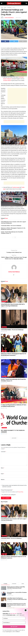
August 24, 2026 (4, 307)
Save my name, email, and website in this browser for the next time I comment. (14, 486)
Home (2, 7)
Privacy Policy (20, 491)
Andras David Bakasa (9, 17)
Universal (4, 301)
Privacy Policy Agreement (7, 490)
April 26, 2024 (18, 17)
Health (13, 7)
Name (2, 468)
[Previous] (13, 237)
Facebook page (15, 187)
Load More (14, 438)
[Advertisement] (14, 45)
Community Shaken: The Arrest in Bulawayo (11, 225)
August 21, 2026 (4, 331)
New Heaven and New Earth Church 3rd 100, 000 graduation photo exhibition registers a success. (16, 605)
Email (2, 473)
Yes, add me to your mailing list (9, 494)
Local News (9, 7)
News (5, 7)
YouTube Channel (7, 80)
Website (2, 479)
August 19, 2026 (4, 433)
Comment (3, 451)
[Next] (15, 237)
